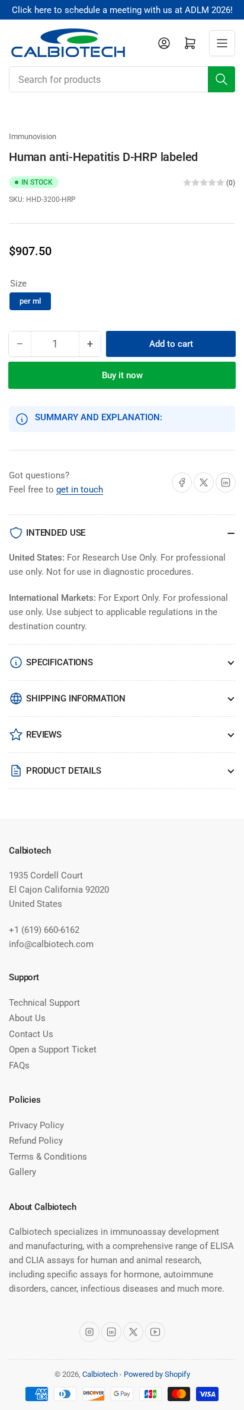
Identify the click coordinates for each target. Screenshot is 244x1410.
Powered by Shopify (157, 1374)
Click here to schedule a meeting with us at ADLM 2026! (122, 10)
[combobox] (122, 79)
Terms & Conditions (48, 1156)
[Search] (221, 79)
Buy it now (122, 375)
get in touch (79, 489)
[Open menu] (222, 43)
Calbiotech (100, 1374)
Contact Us (31, 1034)
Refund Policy (36, 1140)
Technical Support (44, 1002)
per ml (30, 301)
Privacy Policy (36, 1125)
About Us (27, 1018)
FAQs (19, 1065)
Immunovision (32, 136)
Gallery (22, 1172)
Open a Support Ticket (53, 1049)
